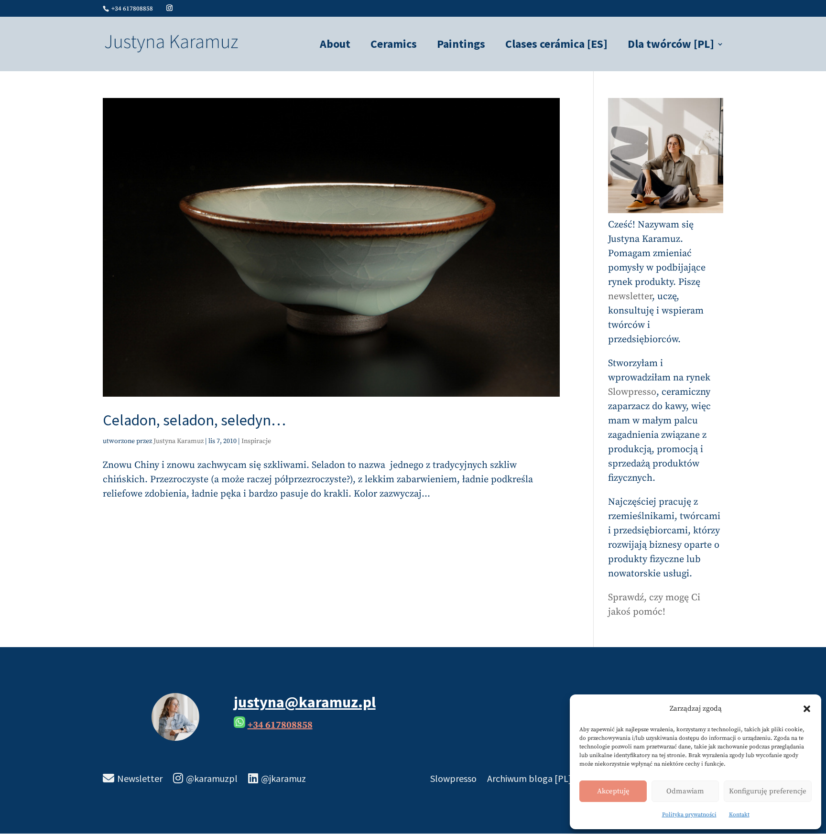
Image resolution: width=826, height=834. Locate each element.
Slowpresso (632, 392)
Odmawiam (685, 791)
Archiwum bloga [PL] (529, 779)
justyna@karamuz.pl (305, 702)
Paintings (461, 46)
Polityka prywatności (689, 814)
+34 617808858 (280, 725)
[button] (807, 709)
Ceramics (393, 46)
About (335, 46)
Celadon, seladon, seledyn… (194, 420)
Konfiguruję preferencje (767, 791)
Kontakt (739, 814)
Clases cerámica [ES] (556, 46)
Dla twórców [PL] (671, 46)
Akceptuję (613, 791)
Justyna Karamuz (178, 441)
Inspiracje (256, 441)
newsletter (630, 297)
